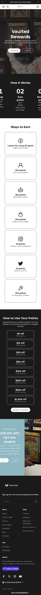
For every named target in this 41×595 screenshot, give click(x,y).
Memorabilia (6, 525)
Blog (4, 532)
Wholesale (6, 550)
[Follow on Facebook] (3, 576)
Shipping (26, 517)
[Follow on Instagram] (14, 576)
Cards (4, 514)
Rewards (5, 536)
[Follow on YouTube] (20, 576)
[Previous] (2, 2)
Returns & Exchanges (27, 522)
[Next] (38, 2)
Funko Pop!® (7, 517)
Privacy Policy (28, 531)
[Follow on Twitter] (9, 576)
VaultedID (6, 528)
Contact (26, 514)
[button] (20, 593)
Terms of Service (29, 527)
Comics (5, 521)
